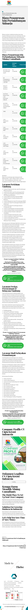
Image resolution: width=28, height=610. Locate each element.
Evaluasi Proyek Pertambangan (10, 584)
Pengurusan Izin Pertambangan (10, 582)
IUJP (5, 581)
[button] (9, 65)
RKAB (22, 581)
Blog (13, 588)
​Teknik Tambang (7, 588)
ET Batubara (16, 581)
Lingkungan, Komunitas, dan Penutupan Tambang (13, 587)
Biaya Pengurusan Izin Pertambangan (9, 14)
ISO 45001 (18, 585)
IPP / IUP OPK (10, 581)
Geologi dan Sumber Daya (9, 585)
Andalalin (19, 582)
